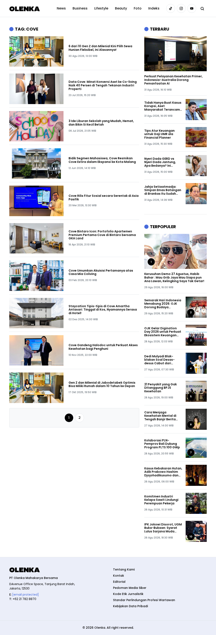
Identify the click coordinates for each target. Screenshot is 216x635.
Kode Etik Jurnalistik (128, 594)
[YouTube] (191, 8)
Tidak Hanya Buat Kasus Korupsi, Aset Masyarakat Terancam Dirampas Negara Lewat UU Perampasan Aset (163, 106)
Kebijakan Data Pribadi (130, 606)
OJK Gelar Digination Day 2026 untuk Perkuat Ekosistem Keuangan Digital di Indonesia (162, 332)
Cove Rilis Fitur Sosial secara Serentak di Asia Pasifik (104, 197)
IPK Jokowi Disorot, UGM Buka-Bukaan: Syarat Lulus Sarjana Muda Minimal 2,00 (163, 528)
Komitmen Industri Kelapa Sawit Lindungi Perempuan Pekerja (161, 500)
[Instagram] (181, 8)
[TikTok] (170, 8)
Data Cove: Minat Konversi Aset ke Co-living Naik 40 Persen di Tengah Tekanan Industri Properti (103, 85)
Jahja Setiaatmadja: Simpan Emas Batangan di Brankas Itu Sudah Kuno (162, 190)
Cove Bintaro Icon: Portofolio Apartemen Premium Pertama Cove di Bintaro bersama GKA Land (102, 235)
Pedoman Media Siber (129, 588)
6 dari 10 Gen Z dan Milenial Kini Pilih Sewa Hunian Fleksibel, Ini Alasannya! (100, 48)
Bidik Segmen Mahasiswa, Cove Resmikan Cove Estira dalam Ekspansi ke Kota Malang (102, 160)
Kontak (118, 575)
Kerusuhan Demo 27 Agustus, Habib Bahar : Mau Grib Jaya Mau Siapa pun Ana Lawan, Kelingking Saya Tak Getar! (174, 277)
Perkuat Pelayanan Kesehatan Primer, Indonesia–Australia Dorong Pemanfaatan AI (173, 80)
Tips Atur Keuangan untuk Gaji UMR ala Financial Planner (159, 134)
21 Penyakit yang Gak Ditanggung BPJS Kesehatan (160, 388)
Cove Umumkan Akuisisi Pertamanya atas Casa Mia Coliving (101, 272)
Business (80, 8)
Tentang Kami (124, 569)
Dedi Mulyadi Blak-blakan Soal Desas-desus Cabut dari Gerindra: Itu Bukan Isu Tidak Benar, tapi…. (161, 360)
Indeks (153, 8)
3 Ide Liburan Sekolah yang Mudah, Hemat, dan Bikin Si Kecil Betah (101, 122)
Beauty (121, 8)
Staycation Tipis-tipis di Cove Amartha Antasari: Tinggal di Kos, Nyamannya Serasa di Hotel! (103, 309)
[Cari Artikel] (202, 8)
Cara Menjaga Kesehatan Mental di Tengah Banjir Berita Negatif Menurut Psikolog (160, 416)
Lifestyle (101, 8)
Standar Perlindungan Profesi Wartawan (144, 600)
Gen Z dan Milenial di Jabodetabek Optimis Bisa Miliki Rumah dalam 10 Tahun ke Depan (102, 384)
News (61, 8)
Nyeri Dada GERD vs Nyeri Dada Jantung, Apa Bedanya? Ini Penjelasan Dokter (160, 162)
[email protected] (25, 594)
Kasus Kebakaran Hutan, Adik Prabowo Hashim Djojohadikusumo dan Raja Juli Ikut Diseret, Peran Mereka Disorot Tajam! (163, 472)
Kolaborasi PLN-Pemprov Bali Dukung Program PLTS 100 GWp (162, 444)
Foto (138, 8)
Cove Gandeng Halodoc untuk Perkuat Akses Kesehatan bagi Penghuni (103, 347)
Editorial (119, 582)
